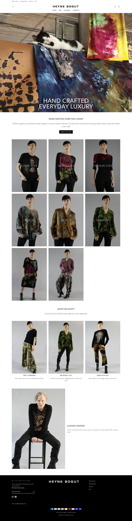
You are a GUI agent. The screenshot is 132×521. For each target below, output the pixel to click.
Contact (76, 10)
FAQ (36, 1)
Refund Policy (15, 1)
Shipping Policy (23, 1)
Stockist (67, 10)
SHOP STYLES (66, 132)
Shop (54, 10)
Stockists (31, 1)
